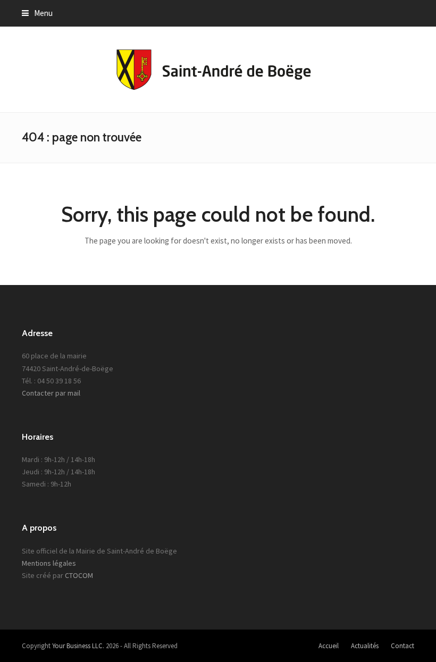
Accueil (328, 645)
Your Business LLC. (78, 645)
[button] (37, 13)
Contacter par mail (51, 393)
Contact (402, 645)
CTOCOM (79, 575)
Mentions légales (49, 563)
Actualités (365, 645)
